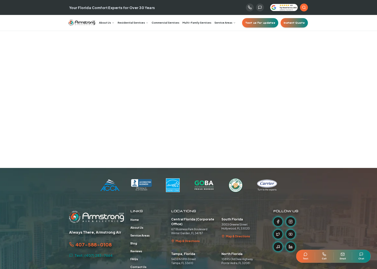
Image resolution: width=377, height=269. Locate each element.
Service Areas (223, 22)
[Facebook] (278, 221)
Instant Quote (294, 22)
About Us (105, 22)
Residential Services (131, 22)
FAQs (134, 259)
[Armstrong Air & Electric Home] (82, 23)
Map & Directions (188, 241)
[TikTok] (278, 246)
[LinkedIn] (290, 246)
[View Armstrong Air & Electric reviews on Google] (284, 7)
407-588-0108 (93, 244)
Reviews (136, 251)
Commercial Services (165, 22)
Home (134, 219)
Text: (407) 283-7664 (94, 255)
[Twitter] (278, 234)
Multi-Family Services (196, 22)
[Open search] (304, 7)
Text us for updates (260, 22)
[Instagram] (290, 221)
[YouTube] (290, 234)
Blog (133, 243)
